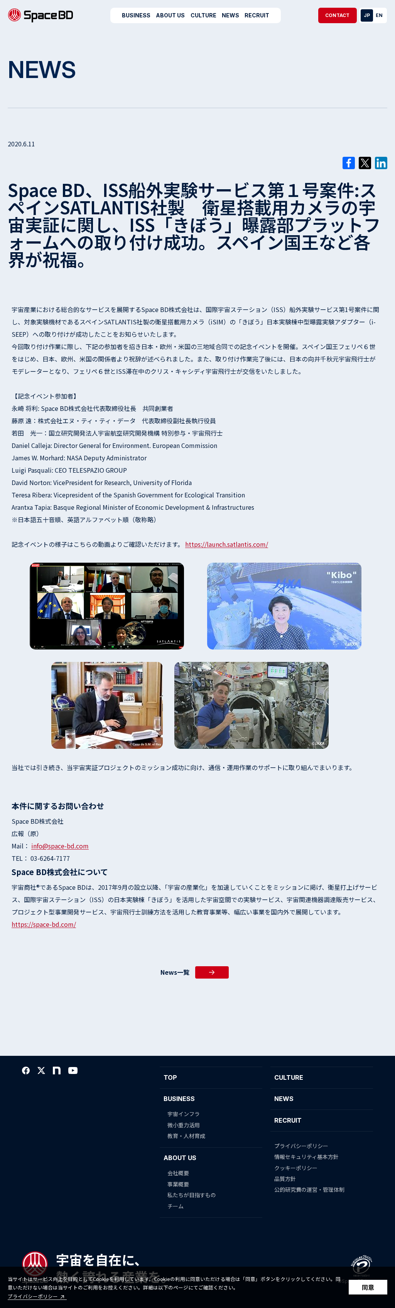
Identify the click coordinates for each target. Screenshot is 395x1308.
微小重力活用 (183, 1125)
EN (379, 15)
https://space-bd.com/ (44, 924)
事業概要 (178, 1184)
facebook (26, 1070)
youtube (73, 1070)
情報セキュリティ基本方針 (306, 1156)
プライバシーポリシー (33, 1296)
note (57, 1070)
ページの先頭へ (377, 1075)
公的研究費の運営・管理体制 (309, 1189)
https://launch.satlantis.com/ (226, 544)
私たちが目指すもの (191, 1195)
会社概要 (178, 1173)
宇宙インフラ (183, 1114)
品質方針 (285, 1178)
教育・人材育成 (186, 1136)
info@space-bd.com (60, 845)
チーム (175, 1206)
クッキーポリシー (295, 1168)
